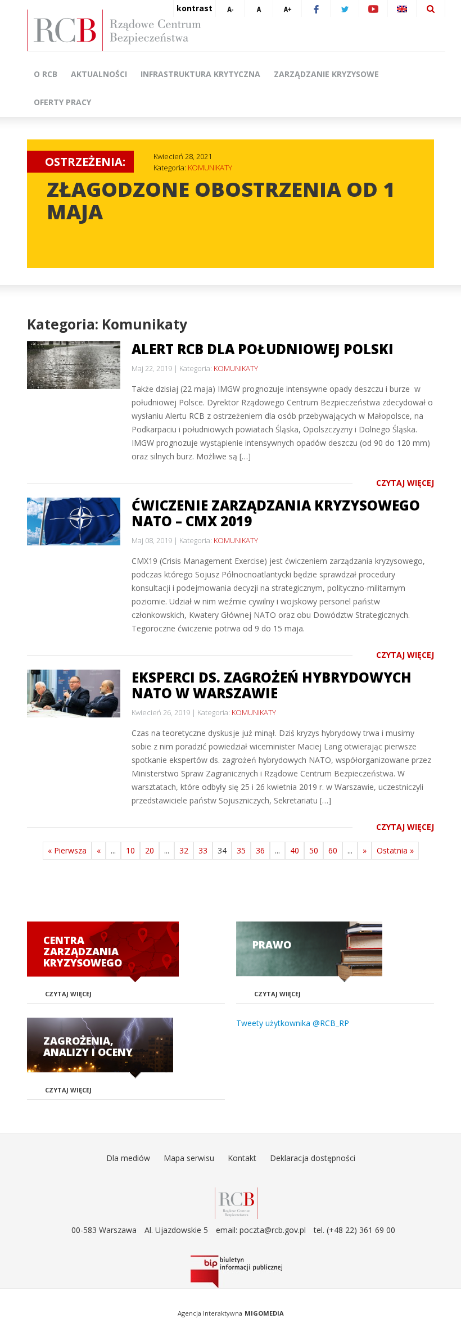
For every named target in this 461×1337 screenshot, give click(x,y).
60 (332, 850)
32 (183, 850)
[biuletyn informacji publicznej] (236, 1271)
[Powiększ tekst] (287, 8)
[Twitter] (344, 8)
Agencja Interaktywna (210, 1313)
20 (149, 850)
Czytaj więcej (405, 482)
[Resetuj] (258, 8)
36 (260, 850)
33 (202, 850)
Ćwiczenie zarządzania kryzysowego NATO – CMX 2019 (276, 513)
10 (130, 850)
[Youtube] (373, 8)
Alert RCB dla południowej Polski (263, 349)
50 (313, 850)
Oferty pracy (62, 102)
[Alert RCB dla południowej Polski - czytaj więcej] (73, 365)
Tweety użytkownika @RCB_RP (292, 1023)
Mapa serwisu (189, 1158)
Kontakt (242, 1158)
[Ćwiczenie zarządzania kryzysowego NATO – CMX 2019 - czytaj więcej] (73, 521)
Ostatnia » (395, 850)
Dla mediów (128, 1158)
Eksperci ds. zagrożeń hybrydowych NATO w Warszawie (272, 685)
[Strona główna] (236, 30)
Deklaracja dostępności (312, 1158)
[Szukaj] (430, 8)
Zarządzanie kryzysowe (326, 74)
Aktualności (99, 74)
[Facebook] (316, 8)
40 (294, 850)
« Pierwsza (67, 850)
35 (241, 850)
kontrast (195, 8)
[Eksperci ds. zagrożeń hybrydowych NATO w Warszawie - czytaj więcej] (73, 693)
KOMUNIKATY (210, 167)
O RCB (45, 74)
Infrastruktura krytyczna (200, 74)
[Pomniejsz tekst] (230, 8)
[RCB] (236, 1202)
